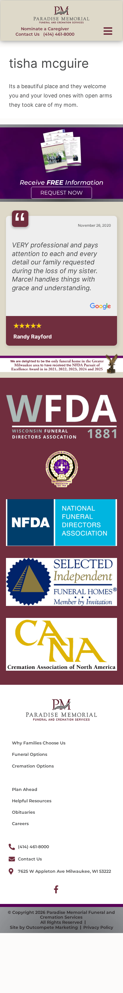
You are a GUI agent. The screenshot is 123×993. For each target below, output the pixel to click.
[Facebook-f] (56, 889)
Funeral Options (29, 754)
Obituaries (23, 812)
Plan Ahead (24, 789)
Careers (20, 823)
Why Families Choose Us (38, 743)
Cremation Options (33, 766)
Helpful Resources (31, 801)
